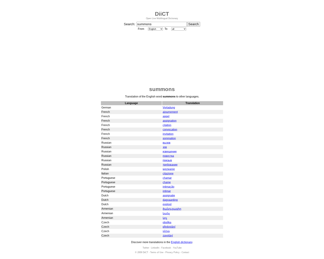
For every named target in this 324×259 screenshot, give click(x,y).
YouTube (177, 247)
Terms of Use (156, 252)
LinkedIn (155, 247)
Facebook (166, 247)
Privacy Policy (172, 252)
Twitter (146, 247)
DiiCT (162, 14)
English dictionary (181, 242)
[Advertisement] (162, 58)
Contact (185, 252)
